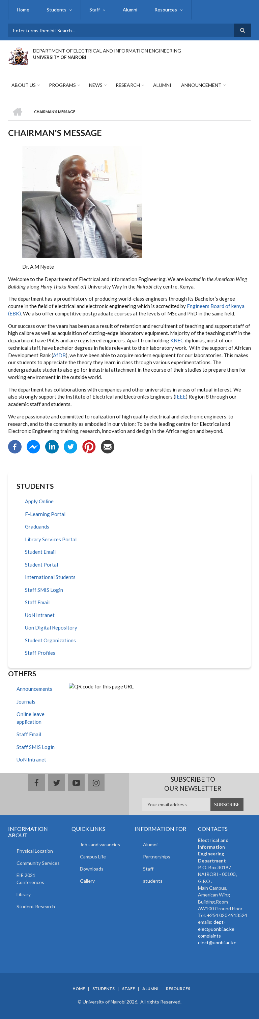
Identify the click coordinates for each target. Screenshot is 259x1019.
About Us (23, 85)
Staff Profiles (40, 653)
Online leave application (31, 718)
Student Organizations (50, 640)
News (96, 85)
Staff (94, 9)
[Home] (18, 55)
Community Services (38, 863)
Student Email (40, 552)
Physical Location (35, 851)
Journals (26, 702)
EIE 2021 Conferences (30, 878)
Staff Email (37, 602)
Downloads (92, 869)
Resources (165, 9)
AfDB (59, 355)
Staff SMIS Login (44, 590)
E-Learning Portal (45, 514)
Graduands (37, 526)
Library (24, 894)
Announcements (34, 689)
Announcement (201, 85)
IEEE (180, 397)
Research (128, 85)
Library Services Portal (51, 539)
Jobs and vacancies (100, 844)
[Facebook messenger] (33, 446)
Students (56, 9)
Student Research (36, 906)
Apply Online (39, 501)
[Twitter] (70, 446)
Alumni (130, 9)
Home (23, 9)
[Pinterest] (89, 446)
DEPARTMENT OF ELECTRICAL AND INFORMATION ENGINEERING (107, 51)
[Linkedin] (52, 446)
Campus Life (93, 856)
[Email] (107, 446)
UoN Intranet (40, 615)
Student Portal (41, 565)
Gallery (87, 881)
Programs (62, 85)
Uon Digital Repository (51, 627)
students (153, 881)
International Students (50, 577)
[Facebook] (15, 446)
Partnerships (156, 856)
